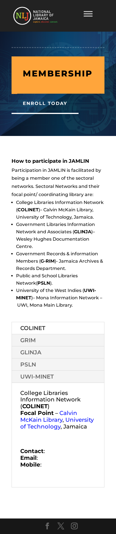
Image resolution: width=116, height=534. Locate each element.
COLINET (32, 328)
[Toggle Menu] (88, 13)
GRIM (28, 340)
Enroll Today (45, 103)
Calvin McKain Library (48, 416)
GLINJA (30, 352)
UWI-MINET (37, 376)
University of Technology (57, 423)
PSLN (28, 364)
